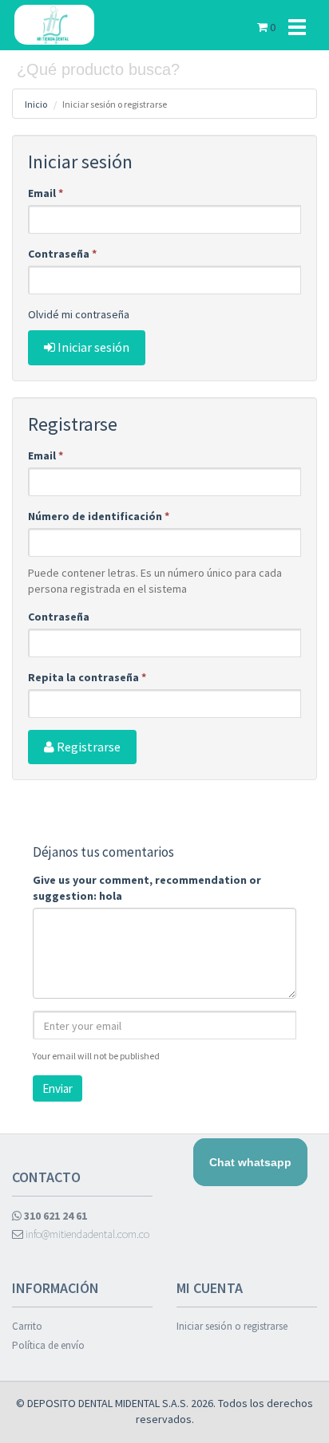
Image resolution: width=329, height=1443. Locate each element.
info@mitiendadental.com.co (86, 1234)
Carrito (27, 1326)
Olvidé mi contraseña (78, 314)
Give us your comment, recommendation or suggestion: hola (147, 888)
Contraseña (62, 253)
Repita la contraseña (87, 677)
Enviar (57, 1088)
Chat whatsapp (250, 1162)
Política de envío (48, 1345)
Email (45, 193)
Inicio (36, 104)
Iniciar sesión (92, 347)
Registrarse (87, 747)
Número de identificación (98, 516)
